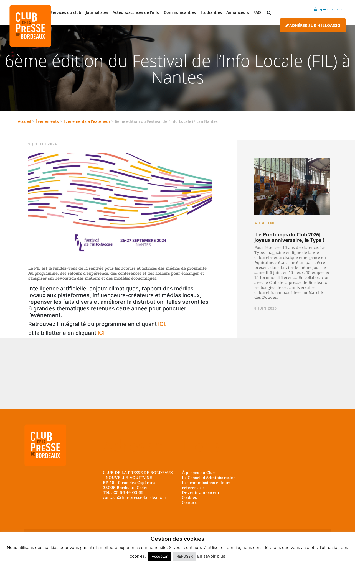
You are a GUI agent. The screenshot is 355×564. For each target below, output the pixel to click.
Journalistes (97, 12)
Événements (47, 121)
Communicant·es (180, 12)
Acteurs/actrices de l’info (136, 12)
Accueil (24, 121)
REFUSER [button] (185, 556)
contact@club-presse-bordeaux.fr (135, 497)
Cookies (189, 497)
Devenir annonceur (201, 492)
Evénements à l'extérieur (86, 121)
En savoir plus (211, 556)
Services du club (65, 12)
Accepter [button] (160, 556)
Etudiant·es (211, 12)
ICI (101, 333)
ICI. (162, 324)
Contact (189, 502)
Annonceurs (237, 12)
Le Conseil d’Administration (209, 477)
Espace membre (330, 9)
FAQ (257, 12)
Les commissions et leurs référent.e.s (206, 485)
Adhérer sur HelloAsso (314, 25)
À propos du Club (198, 472)
